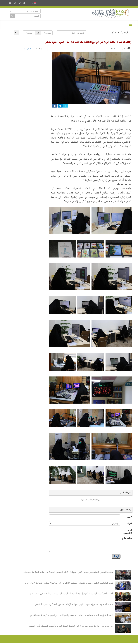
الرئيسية (125, 32)
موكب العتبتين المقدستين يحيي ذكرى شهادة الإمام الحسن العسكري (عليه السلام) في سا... (68, 571)
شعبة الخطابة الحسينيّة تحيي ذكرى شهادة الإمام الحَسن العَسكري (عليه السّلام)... (72, 604)
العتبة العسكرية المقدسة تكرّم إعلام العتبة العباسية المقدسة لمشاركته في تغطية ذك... (70, 593)
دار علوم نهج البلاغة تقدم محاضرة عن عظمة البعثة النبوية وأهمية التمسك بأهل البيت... (70, 625)
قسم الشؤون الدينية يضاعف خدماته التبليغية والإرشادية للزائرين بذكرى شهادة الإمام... (70, 615)
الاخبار (113, 32)
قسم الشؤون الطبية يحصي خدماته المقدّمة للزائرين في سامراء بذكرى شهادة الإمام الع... (69, 582)
